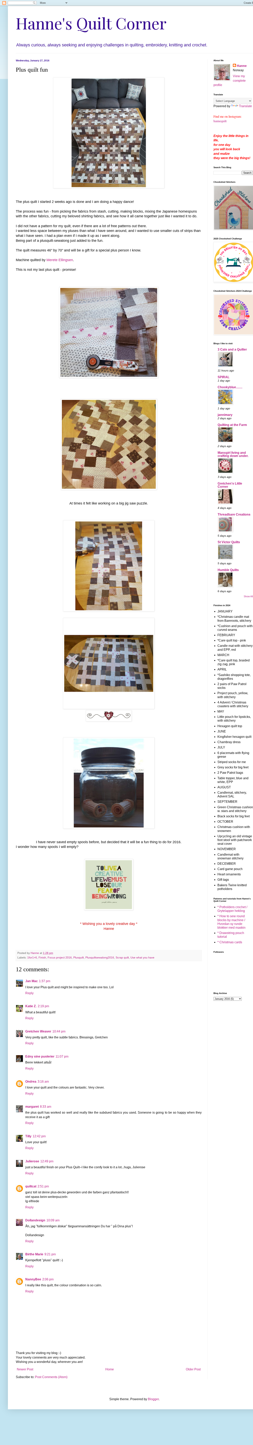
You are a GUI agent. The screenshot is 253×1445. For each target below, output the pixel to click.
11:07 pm (62, 1056)
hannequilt (220, 121)
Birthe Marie (34, 1254)
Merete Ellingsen (59, 260)
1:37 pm (44, 981)
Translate (245, 106)
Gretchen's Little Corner (230, 485)
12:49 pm (46, 1161)
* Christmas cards (229, 942)
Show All (248, 596)
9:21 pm (50, 1254)
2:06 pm (48, 1279)
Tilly (28, 1136)
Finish (42, 957)
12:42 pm (39, 1136)
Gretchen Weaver (38, 1031)
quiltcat (30, 1186)
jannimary (225, 414)
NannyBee (33, 1279)
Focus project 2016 (60, 957)
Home (109, 1369)
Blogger (153, 1399)
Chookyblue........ (230, 387)
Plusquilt (78, 957)
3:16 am (43, 1081)
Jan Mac (31, 981)
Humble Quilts (228, 570)
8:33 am (45, 1106)
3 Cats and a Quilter (232, 349)
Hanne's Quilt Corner (91, 22)
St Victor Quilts (229, 542)
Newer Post (25, 1369)
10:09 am (52, 1220)
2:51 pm (43, 1186)
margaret (32, 1106)
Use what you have (142, 957)
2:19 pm (43, 1006)
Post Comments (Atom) (51, 1377)
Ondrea (30, 1081)
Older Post (193, 1369)
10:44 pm (58, 1031)
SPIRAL (223, 377)
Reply (29, 993)
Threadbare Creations (234, 514)
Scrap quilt (122, 957)
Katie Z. (31, 1006)
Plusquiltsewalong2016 (99, 957)
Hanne (242, 66)
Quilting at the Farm (232, 425)
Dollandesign (35, 1220)
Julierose (32, 1161)
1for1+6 (32, 957)
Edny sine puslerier (39, 1056)
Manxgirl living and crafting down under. (233, 454)
